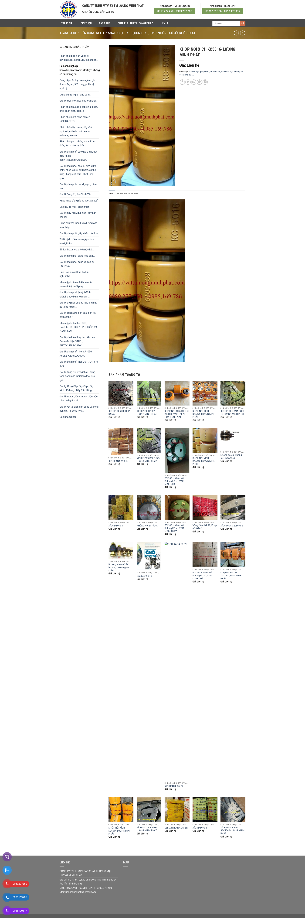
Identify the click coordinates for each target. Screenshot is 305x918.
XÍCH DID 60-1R (116, 525)
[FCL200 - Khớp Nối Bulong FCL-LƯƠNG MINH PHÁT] (177, 450)
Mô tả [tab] (112, 193)
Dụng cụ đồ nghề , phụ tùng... (75, 94)
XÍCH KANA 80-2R (174, 786)
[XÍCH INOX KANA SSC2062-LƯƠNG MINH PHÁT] (232, 809)
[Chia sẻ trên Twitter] (188, 82)
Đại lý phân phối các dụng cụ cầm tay (78, 186)
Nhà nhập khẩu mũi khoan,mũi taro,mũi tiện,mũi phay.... (76, 284)
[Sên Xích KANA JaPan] (177, 809)
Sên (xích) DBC (144, 576)
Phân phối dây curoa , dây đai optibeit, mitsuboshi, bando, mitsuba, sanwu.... (76, 131)
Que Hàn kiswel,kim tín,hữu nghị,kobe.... (74, 274)
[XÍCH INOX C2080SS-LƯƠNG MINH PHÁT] (149, 809)
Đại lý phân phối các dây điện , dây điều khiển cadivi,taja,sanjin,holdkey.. (78, 155)
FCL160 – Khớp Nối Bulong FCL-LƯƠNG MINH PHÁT (202, 575)
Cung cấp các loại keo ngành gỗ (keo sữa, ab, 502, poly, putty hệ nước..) (77, 84)
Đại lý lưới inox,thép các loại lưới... (78, 100)
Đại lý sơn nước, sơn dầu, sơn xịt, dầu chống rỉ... (78, 314)
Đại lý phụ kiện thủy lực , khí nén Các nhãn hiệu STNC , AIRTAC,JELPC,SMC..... (77, 341)
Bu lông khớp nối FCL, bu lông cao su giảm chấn (119, 567)
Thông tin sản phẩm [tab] (127, 193)
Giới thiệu (86, 23)
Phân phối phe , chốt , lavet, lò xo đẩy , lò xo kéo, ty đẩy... (77, 143)
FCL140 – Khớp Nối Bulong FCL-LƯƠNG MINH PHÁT (174, 528)
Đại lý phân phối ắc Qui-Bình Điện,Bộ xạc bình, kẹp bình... (75, 294)
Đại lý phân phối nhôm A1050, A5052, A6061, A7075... (76, 353)
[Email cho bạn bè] (193, 82)
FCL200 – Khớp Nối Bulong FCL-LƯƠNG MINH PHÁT (174, 481)
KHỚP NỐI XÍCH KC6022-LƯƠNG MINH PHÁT (204, 414)
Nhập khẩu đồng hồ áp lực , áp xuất (79, 200)
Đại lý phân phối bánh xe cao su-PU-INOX (77, 264)
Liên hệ (164, 23)
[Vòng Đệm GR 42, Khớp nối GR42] (205, 507)
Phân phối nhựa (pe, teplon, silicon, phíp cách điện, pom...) (79, 109)
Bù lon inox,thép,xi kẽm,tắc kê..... (77, 249)
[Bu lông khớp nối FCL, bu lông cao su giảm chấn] (120, 550)
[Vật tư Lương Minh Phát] (69, 10)
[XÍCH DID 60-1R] (120, 507)
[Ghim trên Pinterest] (199, 82)
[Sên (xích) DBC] (149, 556)
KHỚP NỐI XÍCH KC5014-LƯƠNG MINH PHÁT (119, 830)
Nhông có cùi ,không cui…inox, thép (231, 456)
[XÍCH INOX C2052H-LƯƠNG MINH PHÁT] (149, 393)
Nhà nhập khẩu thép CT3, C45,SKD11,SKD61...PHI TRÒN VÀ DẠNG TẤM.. (78, 327)
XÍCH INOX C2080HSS (231, 525)
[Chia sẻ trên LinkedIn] (205, 82)
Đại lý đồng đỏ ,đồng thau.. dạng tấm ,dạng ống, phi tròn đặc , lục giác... (77, 376)
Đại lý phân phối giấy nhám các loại (79, 233)
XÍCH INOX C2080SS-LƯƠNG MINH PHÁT (147, 829)
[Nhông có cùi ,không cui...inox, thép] (232, 438)
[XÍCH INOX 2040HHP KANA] (120, 393)
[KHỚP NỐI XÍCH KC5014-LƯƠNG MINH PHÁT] (120, 809)
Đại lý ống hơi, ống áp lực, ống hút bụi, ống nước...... (78, 304)
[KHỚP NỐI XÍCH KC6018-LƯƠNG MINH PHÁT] (205, 440)
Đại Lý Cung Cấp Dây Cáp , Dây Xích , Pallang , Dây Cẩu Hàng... (77, 388)
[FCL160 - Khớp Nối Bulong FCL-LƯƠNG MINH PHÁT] (205, 554)
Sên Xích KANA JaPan (176, 827)
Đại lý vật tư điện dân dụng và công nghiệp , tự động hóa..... (79, 408)
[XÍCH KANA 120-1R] (120, 441)
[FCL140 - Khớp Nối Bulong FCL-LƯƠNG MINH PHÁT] (177, 507)
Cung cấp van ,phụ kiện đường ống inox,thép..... (78, 225)
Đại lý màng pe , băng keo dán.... (77, 255)
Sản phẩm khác (68, 416)
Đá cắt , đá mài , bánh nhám (74, 206)
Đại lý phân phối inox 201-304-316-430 (79, 363)
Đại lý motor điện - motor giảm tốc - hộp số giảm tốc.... (79, 398)
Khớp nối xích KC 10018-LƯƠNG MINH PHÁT (230, 575)
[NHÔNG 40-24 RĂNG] (149, 507)
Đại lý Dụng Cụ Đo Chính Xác (75, 194)
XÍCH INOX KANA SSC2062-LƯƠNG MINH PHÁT (232, 830)
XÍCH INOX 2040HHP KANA (119, 413)
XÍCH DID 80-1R (200, 827)
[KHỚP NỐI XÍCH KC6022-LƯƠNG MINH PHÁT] (205, 393)
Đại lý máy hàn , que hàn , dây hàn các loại (78, 214)
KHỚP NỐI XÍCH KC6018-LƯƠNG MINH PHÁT (204, 461)
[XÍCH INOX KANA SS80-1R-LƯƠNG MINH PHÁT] (232, 393)
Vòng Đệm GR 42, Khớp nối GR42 (205, 527)
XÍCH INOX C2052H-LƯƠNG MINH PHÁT (147, 413)
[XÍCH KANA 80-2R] (177, 661)
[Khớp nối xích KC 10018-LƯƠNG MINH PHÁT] (232, 554)
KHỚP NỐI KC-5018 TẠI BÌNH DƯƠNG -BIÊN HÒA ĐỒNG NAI (177, 414)
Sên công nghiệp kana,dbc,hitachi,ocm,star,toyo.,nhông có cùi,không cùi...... (140, 33)
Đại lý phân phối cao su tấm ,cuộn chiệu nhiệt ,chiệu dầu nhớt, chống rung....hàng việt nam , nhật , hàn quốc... (78, 172)
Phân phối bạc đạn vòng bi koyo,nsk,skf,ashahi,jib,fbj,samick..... (79, 57)
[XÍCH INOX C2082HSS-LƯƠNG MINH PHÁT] (149, 440)
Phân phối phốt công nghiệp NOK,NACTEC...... (75, 119)
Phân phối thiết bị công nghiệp (135, 23)
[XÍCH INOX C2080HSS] (232, 507)
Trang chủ (67, 23)
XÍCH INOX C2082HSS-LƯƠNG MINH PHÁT (148, 460)
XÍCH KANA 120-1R (118, 461)
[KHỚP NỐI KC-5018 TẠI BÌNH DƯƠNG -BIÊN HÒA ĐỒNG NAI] (177, 393)
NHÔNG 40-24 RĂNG (147, 525)
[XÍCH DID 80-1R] (205, 809)
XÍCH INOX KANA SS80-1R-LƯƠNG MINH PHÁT (232, 413)
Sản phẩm (104, 23)
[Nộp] (242, 23)
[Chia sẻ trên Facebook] (182, 82)
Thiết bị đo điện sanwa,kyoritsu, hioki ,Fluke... (77, 241)
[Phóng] (113, 182)
